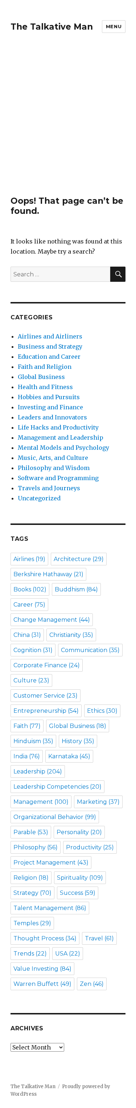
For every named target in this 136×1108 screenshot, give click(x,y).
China (27, 634)
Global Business (41, 376)
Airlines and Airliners (50, 336)
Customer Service (45, 695)
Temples (32, 923)
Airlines (29, 559)
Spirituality (80, 877)
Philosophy (35, 847)
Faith (27, 726)
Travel (99, 938)
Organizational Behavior (54, 817)
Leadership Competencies (57, 786)
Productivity (90, 847)
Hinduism (33, 741)
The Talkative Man (52, 27)
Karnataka (69, 756)
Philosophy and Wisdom (54, 467)
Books (29, 589)
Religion (31, 877)
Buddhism (76, 589)
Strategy (32, 892)
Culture (31, 680)
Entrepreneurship (46, 710)
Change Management (51, 619)
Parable (30, 832)
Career (29, 604)
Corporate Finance (46, 665)
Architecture (79, 559)
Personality (79, 832)
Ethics (102, 710)
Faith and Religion (44, 366)
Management (41, 801)
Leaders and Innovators (52, 417)
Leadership (37, 771)
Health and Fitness (45, 387)
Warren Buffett (42, 983)
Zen (92, 983)
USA (67, 953)
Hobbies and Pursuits (49, 397)
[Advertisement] (68, 124)
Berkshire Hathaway (48, 574)
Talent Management (49, 908)
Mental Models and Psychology (63, 447)
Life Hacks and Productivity (58, 427)
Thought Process (45, 938)
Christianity (71, 634)
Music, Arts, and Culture (53, 457)
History (78, 741)
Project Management (50, 862)
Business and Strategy (50, 346)
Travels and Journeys (49, 488)
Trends (30, 953)
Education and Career (49, 356)
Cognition (33, 650)
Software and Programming (58, 478)
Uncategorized (39, 498)
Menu (113, 26)
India (26, 756)
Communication (90, 650)
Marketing (98, 801)
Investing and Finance (50, 407)
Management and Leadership (60, 437)
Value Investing (42, 968)
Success (77, 892)
